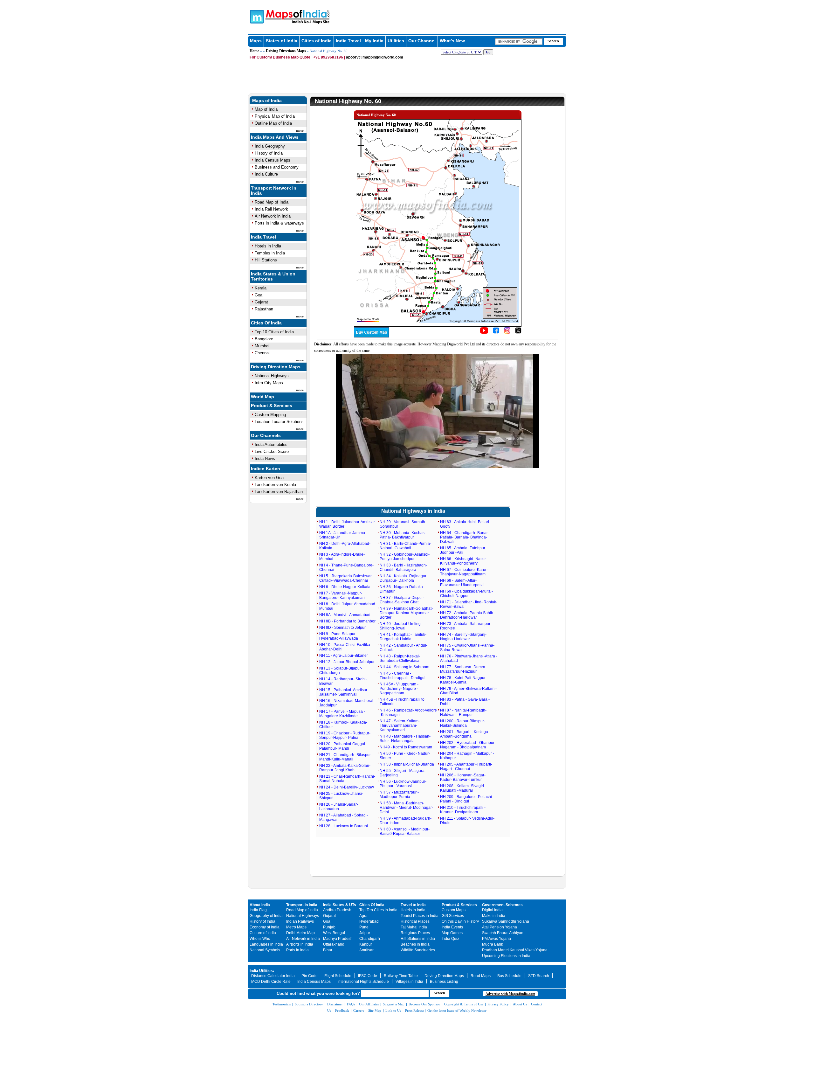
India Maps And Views (275, 137)
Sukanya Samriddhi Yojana (505, 921)
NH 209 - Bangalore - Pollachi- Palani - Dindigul (466, 799)
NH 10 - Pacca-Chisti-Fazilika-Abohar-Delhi (345, 646)
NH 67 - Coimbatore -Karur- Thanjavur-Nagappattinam (464, 571)
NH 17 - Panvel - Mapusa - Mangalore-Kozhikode (342, 713)
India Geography (270, 146)
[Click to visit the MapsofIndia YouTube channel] (484, 332)
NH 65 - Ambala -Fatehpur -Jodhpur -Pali (463, 550)
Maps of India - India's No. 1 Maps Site (256, 16)
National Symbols (265, 950)
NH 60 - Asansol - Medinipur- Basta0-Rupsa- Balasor (405, 831)
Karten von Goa (269, 477)
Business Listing (444, 981)
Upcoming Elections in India (506, 956)
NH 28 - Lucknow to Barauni (343, 826)
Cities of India (316, 40)
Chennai (262, 353)
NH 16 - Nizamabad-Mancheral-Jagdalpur (347, 702)
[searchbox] (518, 41)
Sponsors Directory (309, 1004)
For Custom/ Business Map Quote (280, 57)
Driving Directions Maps (286, 51)
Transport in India (301, 905)
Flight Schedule (337, 976)
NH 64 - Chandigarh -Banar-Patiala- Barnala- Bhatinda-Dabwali (464, 537)
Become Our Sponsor (424, 1004)
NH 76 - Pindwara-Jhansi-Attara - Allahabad (468, 658)
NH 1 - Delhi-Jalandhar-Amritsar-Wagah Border (347, 524)
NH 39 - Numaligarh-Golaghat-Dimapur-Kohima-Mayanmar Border (406, 613)
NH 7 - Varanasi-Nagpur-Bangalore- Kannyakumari (342, 595)
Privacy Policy (498, 1004)
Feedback (342, 1010)
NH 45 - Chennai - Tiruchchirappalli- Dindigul (402, 675)
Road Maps (481, 976)
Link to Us (393, 1010)
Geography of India (266, 915)
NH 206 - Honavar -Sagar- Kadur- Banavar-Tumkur (463, 777)
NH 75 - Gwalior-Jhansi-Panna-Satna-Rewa (467, 647)
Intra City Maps (269, 382)
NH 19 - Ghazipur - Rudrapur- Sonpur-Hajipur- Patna (344, 735)
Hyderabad (369, 921)
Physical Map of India (275, 116)
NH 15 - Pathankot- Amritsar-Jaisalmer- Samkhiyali (344, 692)
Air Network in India (273, 216)
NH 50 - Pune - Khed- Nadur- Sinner (405, 755)
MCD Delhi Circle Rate (271, 981)
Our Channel (422, 40)
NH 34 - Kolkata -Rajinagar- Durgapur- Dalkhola (404, 578)
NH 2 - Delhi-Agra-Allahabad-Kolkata (344, 545)
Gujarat (261, 302)
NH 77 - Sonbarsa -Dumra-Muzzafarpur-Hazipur (463, 669)
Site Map (374, 1010)
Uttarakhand (333, 944)
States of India (281, 40)
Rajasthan (264, 309)
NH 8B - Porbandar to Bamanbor (347, 621)
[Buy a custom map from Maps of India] (371, 336)
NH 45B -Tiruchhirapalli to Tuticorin (402, 701)
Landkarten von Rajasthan (279, 491)
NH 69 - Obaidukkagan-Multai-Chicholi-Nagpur (466, 593)
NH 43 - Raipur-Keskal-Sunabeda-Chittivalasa (400, 658)
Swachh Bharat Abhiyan (502, 933)
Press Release (414, 1010)
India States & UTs (339, 905)
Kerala (260, 288)
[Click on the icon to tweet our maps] (518, 332)
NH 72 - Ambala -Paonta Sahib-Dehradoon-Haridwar (467, 615)
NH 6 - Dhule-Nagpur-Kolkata (344, 587)
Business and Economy (277, 167)
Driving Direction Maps (275, 366)
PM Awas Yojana (496, 938)
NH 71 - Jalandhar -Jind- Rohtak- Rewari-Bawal (468, 604)
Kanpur (365, 944)
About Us (520, 1004)
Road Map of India (271, 202)
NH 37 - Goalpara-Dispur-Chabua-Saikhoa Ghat (402, 599)
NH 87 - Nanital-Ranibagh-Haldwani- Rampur (463, 712)
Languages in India (266, 944)
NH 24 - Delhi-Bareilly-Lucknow (346, 787)
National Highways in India (413, 511)
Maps (256, 40)
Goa (258, 295)
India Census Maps (272, 160)
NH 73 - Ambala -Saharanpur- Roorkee (466, 625)
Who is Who (260, 938)
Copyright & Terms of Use (463, 1004)
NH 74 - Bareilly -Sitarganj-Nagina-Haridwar (463, 636)
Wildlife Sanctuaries (418, 950)
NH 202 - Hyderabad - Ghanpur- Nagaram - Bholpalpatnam (468, 744)
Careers (358, 1010)
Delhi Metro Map (300, 933)
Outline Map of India (273, 123)
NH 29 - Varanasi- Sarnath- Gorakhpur (403, 524)
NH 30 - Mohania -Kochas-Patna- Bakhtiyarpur (403, 535)
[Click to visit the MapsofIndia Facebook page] (496, 332)
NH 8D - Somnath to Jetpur (342, 627)
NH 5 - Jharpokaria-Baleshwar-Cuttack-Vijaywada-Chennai (346, 578)
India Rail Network (271, 209)
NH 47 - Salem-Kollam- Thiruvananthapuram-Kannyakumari (400, 725)
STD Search (538, 976)
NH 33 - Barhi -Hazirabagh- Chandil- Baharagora (403, 567)
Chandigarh (369, 938)
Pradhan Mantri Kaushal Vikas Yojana (515, 950)
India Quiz (450, 938)
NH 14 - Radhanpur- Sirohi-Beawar (343, 681)
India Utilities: (262, 970)
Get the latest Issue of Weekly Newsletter (456, 1010)
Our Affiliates (369, 1004)
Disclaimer (335, 1004)
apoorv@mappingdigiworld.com (374, 57)
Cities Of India (266, 322)
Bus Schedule (509, 976)
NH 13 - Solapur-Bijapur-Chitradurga (340, 670)
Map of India (266, 109)
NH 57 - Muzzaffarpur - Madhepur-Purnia (399, 794)
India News (265, 458)
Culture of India (263, 933)
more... (301, 130)
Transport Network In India (273, 190)
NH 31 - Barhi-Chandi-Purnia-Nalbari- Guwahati (405, 545)
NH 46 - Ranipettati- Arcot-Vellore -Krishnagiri (408, 712)
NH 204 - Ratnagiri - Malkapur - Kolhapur (467, 755)
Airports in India (299, 944)
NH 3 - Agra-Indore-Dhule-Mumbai (342, 556)
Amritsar (366, 950)
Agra (363, 915)
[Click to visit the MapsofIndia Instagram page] (507, 332)
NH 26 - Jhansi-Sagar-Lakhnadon (338, 806)
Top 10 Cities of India (274, 332)
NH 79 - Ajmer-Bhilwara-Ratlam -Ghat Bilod (468, 690)
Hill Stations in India (418, 938)
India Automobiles (271, 444)
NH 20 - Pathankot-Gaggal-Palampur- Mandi (342, 746)
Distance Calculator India (273, 976)
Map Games (452, 933)
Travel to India (413, 905)
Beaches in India (415, 944)
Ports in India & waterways (279, 223)
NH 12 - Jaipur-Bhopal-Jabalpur (347, 662)
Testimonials (281, 1004)
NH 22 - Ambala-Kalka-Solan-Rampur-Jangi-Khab (344, 767)
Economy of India (264, 927)
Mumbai (262, 346)
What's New (452, 40)
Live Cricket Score (272, 451)
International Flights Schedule (363, 981)
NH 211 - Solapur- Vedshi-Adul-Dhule (467, 820)
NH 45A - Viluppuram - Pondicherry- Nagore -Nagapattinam (399, 688)
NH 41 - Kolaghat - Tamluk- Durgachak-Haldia (403, 636)
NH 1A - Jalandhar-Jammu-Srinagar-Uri (342, 535)
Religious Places (415, 933)
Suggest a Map (393, 1004)
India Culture (266, 174)
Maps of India (267, 100)
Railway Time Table (401, 976)
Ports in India (297, 950)
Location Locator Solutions (279, 421)
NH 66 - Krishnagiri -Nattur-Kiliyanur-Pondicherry (463, 561)
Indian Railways (300, 921)
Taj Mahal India (414, 927)
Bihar (327, 950)
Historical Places (415, 921)
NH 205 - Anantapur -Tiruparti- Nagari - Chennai (466, 766)
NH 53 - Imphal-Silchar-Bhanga (407, 764)
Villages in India (409, 981)
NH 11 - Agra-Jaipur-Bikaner (343, 655)
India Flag (258, 910)
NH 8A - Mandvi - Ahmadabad (344, 615)
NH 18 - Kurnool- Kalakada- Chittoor (343, 724)
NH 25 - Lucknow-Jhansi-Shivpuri (341, 795)
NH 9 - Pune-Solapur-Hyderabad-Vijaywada (338, 636)
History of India (269, 153)
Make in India (493, 915)
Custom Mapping (270, 414)
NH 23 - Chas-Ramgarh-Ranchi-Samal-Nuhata (347, 778)
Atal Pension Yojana (499, 927)
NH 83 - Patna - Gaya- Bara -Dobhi (465, 701)
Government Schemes (502, 905)
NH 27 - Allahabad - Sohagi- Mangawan (343, 817)
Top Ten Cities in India (378, 910)
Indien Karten (265, 468)
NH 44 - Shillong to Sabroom (404, 667)
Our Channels (266, 435)
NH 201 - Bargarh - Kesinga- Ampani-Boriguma (464, 734)
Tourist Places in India (419, 915)
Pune (364, 927)
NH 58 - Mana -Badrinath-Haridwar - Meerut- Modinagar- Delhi (406, 807)
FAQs (351, 1004)
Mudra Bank (492, 944)
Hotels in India (268, 246)
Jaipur (364, 933)
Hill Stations (266, 260)
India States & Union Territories (273, 276)
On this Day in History (460, 921)
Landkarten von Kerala (275, 484)
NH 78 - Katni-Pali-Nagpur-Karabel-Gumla (463, 680)
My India (374, 40)
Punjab (329, 927)
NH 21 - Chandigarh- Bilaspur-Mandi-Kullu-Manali (345, 757)
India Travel (348, 40)
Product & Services (271, 405)
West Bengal (334, 933)
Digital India (492, 910)
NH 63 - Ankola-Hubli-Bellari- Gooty (465, 524)
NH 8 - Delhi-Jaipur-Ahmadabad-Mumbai (347, 606)
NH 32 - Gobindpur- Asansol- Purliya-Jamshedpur (405, 556)
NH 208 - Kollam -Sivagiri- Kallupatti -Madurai (462, 788)
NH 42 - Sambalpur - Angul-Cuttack (403, 647)
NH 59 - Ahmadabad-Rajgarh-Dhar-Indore (405, 820)
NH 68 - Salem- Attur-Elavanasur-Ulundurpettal (462, 582)
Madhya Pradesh (338, 938)
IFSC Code (367, 976)
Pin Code (309, 976)
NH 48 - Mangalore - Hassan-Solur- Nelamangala (405, 738)
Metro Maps (296, 927)
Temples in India (270, 253)
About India (260, 905)
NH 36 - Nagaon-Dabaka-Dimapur (402, 589)
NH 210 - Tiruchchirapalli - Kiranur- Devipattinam (463, 809)
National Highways (272, 375)
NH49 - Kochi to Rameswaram (406, 747)
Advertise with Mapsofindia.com (510, 994)
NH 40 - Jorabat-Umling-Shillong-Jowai (401, 625)
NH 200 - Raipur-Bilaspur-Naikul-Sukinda (462, 723)
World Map (262, 396)
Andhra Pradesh (337, 910)
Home (254, 51)
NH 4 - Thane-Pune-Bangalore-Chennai (346, 567)
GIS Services (453, 915)
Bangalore (264, 339)
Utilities (396, 40)
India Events (452, 927)
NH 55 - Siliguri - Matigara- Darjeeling (403, 772)
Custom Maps (454, 910)
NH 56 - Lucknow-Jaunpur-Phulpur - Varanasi (403, 783)
